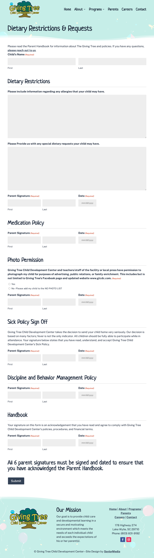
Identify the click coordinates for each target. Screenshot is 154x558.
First (10, 68)
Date (86, 195)
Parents (113, 9)
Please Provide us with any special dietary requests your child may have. (54, 143)
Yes (13, 284)
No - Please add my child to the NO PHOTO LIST (36, 288)
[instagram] (128, 539)
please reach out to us (22, 50)
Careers (127, 9)
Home (67, 9)
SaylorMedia (112, 551)
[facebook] (122, 539)
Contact (141, 9)
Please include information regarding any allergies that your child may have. (56, 91)
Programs (95, 9)
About (123, 509)
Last (80, 68)
